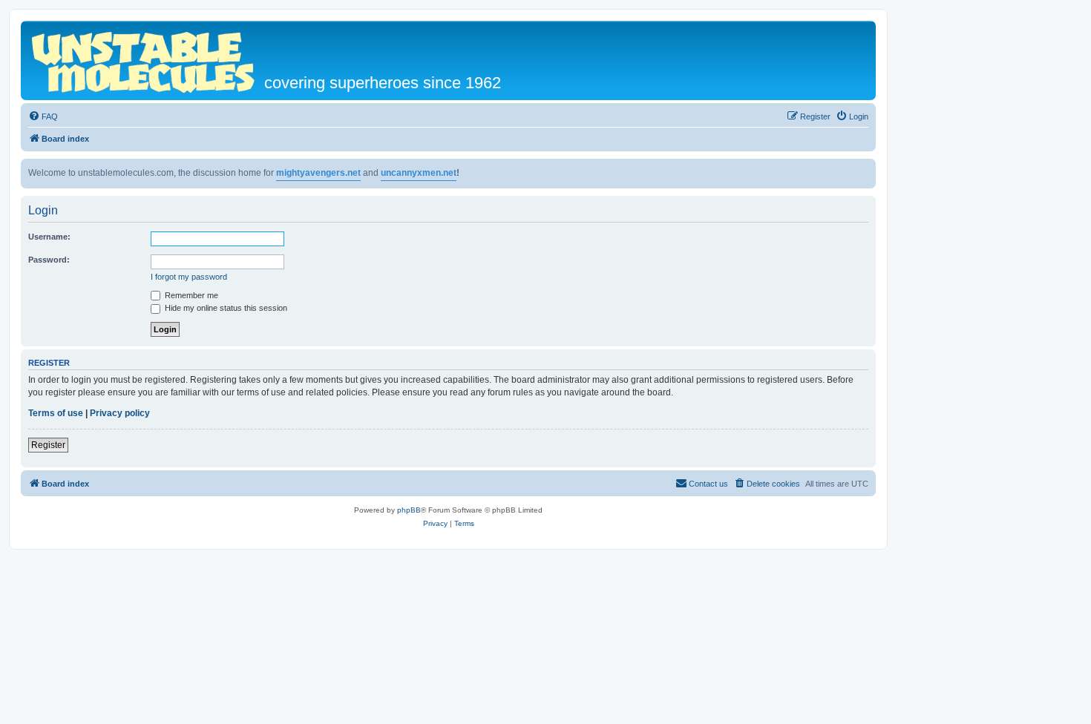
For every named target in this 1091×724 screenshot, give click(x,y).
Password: (49, 259)
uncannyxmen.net (418, 173)
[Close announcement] (863, 170)
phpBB (409, 510)
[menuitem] (43, 116)
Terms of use (55, 413)
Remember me (190, 295)
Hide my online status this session (225, 307)
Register (48, 445)
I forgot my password (189, 276)
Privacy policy (120, 413)
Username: (49, 236)
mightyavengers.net (318, 173)
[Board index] (144, 60)
